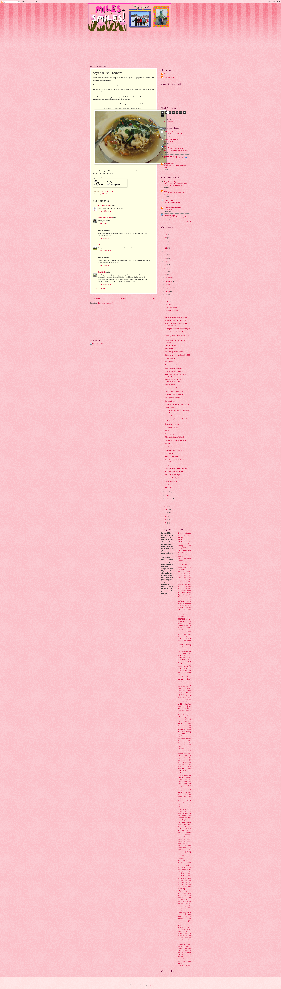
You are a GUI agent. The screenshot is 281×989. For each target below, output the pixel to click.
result (189, 891)
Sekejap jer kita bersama (172, 398)
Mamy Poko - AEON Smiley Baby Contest (175, 461)
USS (179, 950)
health (180, 704)
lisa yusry (188, 762)
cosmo (189, 623)
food (99, 194)
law (185, 755)
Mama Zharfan (168, 74)
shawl (184, 912)
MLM (179, 809)
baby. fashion (186, 592)
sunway (189, 929)
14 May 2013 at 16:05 (104, 251)
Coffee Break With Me (171, 139)
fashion (185, 666)
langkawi (180, 755)
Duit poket (168, 304)
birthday (181, 601)
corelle (189, 621)
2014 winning (182, 535)
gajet (184, 690)
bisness (189, 601)
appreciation (181, 571)
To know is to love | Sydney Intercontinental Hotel (173, 380)
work (189, 963)
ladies (189, 753)
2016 (165, 265)
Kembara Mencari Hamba (172, 208)
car (179, 610)
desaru (189, 647)
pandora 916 (182, 849)
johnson (189, 729)
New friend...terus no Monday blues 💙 (175, 158)
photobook (181, 858)
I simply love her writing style (174, 391)
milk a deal (184, 805)
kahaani (189, 746)
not (178, 820)
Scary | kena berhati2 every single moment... (175, 375)
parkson (184, 854)
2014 (165, 271)
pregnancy (181, 865)
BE (179, 597)
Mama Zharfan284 (169, 77)
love (189, 766)
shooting (180, 914)
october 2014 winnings (184, 839)
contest (181, 618)
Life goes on (169, 465)
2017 (165, 261)
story (179, 927)
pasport (189, 854)
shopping (188, 914)
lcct (187, 755)
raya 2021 (181, 882)
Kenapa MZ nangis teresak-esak (174, 394)
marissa (185, 786)
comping (181, 616)
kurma (185, 753)
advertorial (181, 561)
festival (179, 677)
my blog (185, 813)
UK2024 (188, 946)
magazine (187, 775)
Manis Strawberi (169, 200)
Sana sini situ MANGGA (172, 345)
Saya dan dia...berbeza (171, 416)
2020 (165, 251)
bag (179, 594)
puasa (179, 869)
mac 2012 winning (184, 772)
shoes (189, 912)
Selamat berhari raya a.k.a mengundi (176, 468)
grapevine (180, 699)
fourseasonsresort (182, 684)
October (168, 284)
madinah (180, 775)
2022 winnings (182, 550)
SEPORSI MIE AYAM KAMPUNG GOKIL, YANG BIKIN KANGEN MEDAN (176, 149)
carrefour (184, 610)
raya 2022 (188, 882)
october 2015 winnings (184, 841)
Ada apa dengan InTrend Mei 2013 (175, 450)
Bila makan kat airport (172, 478)
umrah (180, 948)
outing (189, 845)
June (167, 298)
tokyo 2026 (181, 940)
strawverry (184, 927)
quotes (189, 869)
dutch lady (187, 653)
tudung (180, 946)
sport (189, 923)
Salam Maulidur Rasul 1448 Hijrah (174, 134)
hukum (187, 710)
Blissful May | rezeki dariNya (174, 371)
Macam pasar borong (171, 481)
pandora (188, 847)
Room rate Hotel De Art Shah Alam (176, 332)
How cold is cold (170, 401)
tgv (190, 935)
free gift (188, 686)
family (180, 664)
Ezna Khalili (102, 272)
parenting (188, 852)
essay (179, 659)
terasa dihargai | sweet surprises (174, 352)
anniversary (181, 569)
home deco (182, 708)
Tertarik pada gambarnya (172, 434)
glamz (189, 697)
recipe (189, 886)
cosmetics (180, 623)
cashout (180, 612)
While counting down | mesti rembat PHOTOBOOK (176, 324)
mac (187, 769)
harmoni (188, 702)
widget (183, 961)
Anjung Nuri (187, 567)
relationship (104, 194)
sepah (186, 901)
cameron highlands (184, 607)
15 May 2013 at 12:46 (104, 284)
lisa (185, 762)
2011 (165, 509)
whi (179, 961)
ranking (180, 872)
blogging (181, 603)
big (190, 597)
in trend (180, 717)
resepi (185, 891)
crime (189, 625)
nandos (184, 815)
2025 (165, 234)
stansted (184, 925)
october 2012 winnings (184, 834)
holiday (188, 706)
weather (183, 959)
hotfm (179, 710)
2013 (165, 275)
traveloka (180, 944)
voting (189, 954)
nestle (189, 815)
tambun (180, 935)
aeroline (189, 561)
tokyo (182, 937)
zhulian (185, 965)
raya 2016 (188, 876)
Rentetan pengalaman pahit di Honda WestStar (176, 420)
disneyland (185, 651)
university (188, 948)
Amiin (167, 430)
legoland (180, 758)
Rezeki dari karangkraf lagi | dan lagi (176, 317)
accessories (182, 558)
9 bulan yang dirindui (171, 314)
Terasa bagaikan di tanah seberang (175, 320)
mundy (179, 813)
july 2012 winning (184, 734)
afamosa (180, 563)
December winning (184, 645)
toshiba (179, 942)
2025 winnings (184, 554)
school (184, 897)
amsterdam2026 (183, 565)
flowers (180, 679)
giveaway (182, 697)
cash (189, 610)
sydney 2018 (187, 933)
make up (181, 777)
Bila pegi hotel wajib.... (172, 424)
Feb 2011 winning (184, 667)
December (169, 278)
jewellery (181, 729)
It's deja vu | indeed (171, 388)
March (168, 495)
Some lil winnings (170, 385)
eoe (190, 657)
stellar (189, 925)
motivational (182, 811)
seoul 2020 (181, 901)
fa (184, 662)
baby (179, 592)
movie (189, 811)
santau (189, 895)
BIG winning (184, 599)
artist (179, 582)
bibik (187, 597)
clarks (189, 612)
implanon (188, 715)
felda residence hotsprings (184, 674)
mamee (180, 779)
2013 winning (184, 533)
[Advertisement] (140, 46)
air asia (185, 563)
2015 (165, 268)
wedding (188, 959)
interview (188, 717)
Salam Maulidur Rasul (170, 141)
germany (188, 695)
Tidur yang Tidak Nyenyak (172, 202)
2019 (165, 255)
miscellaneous (183, 807)
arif (185, 580)
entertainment (182, 657)
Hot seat (167, 484)
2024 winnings (187, 552)
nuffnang (181, 830)
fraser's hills (181, 686)
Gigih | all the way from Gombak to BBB (177, 355)
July (167, 294)
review (180, 893)
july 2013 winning (183, 736)
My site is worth (168, 119)
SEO (182, 899)
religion (181, 891)
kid (185, 751)
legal (190, 755)
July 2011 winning (184, 732)
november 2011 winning (184, 827)
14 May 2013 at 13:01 (104, 223)
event (184, 659)
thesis (179, 937)
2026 (165, 231)
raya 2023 (181, 884)
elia (190, 655)
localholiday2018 (182, 764)
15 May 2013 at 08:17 (104, 265)
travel (189, 942)
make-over (188, 777)
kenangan (180, 751)
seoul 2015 (187, 899)
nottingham (184, 820)
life (189, 757)
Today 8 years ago (170, 348)
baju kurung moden (186, 595)
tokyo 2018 (188, 937)
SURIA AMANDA (170, 132)
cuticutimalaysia (184, 630)
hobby (180, 706)
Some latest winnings (171, 427)
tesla (187, 935)
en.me (166, 191)
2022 (165, 245)
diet (179, 649)
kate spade (188, 748)
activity (189, 558)
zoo (189, 965)
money (189, 809)
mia (190, 803)
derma (184, 647)
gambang (188, 690)
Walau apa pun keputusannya (174, 471)
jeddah (189, 727)
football (180, 682)
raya (183, 871)
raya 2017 (181, 878)
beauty (183, 597)
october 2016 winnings (184, 843)
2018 (165, 258)
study (189, 927)
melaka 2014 (181, 803)
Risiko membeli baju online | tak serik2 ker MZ (177, 411)
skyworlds (180, 921)
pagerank (180, 847)
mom (184, 809)
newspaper (181, 817)
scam (179, 897)
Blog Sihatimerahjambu (172, 182)
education (181, 655)
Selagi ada (168, 487)
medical (189, 798)
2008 (165, 520)
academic (180, 556)
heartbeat (188, 704)
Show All (189, 172)
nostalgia (188, 817)
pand (184, 847)
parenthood (181, 852)
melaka (189, 800)
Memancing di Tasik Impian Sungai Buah (176, 217)
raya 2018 (188, 878)
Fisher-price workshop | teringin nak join (177, 329)
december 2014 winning (184, 640)
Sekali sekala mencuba (172, 456)
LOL (190, 764)
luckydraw (181, 768)
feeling (189, 672)
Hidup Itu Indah (169, 164)
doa (190, 651)
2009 (165, 516)
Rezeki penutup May (171, 307)
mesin (187, 803)
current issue (184, 627)
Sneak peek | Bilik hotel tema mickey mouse (176, 341)
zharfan (180, 965)
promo (189, 867)
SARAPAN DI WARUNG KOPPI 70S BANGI (174, 194)
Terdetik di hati (169, 361)
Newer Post (95, 298)
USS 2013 (185, 950)
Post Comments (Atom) (105, 303)
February (169, 498)
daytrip (180, 632)
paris (179, 854)
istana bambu (181, 719)
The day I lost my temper (172, 475)
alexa (189, 563)
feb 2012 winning (184, 669)
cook (184, 621)
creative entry (182, 625)
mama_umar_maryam (105, 218)
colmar (189, 614)
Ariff (189, 579)
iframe (189, 712)
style (179, 929)
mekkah (180, 800)
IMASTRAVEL (182, 715)
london (179, 766)
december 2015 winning (184, 642)
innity (184, 717)
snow (183, 923)
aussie (184, 590)
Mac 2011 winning (184, 770)
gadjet (180, 690)
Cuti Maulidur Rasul (170, 209)
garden (180, 692)
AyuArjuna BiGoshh (104, 205)
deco (179, 647)
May (167, 301)
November (169, 281)
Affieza (100, 245)
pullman (184, 869)
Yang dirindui (169, 453)
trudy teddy (187, 944)
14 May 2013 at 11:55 (104, 211)
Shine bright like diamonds (173, 368)
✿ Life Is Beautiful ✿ (170, 156)
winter (180, 963)
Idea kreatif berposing (171, 310)
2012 (165, 506)
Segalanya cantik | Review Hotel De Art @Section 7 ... (177, 336)
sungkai (184, 929)
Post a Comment (101, 288)
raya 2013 (181, 874)
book (186, 603)
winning (189, 961)
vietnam (180, 954)
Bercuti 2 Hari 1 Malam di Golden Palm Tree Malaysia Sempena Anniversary (175, 184)
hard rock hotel (182, 702)
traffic (184, 942)
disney (182, 649)
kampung (181, 749)
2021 (165, 248)
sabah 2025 (182, 895)
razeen (180, 886)
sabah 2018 (187, 893)
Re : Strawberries (170, 447)
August (168, 291)
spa (186, 923)
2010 (165, 513)
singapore (188, 916)
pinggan (189, 862)
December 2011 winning (184, 637)
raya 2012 (188, 872)
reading (185, 886)
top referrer (188, 940)
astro (183, 582)
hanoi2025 (188, 699)
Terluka (167, 443)
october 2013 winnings (184, 837)
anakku (180, 567)
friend (189, 688)
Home (123, 298)
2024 (165, 238)
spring (179, 925)
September (169, 288)
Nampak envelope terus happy (174, 365)
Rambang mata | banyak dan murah (175, 440)
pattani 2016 (181, 856)
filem (183, 677)
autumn (189, 590)
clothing (181, 614)
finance (188, 676)
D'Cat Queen (168, 147)
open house (182, 845)
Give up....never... (170, 407)
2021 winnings (187, 548)
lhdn (185, 758)
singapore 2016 (184, 918)
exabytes (189, 659)
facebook (188, 662)
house (183, 710)
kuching (180, 753)
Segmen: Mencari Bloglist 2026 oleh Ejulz (175, 166)
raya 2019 (181, 880)
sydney (180, 933)
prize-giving (181, 867)
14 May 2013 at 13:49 (104, 238)
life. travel (182, 760)
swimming (181, 931)
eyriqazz (180, 662)
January (168, 502)
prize (188, 864)
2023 (165, 241)
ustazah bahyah (186, 952)
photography (182, 860)
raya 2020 (188, 880)
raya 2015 (181, 876)
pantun (189, 849)
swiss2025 (188, 931)
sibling (179, 916)
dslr (179, 653)
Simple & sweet (170, 358)
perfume (188, 856)
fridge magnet (182, 688)
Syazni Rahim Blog (170, 215)
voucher (180, 956)
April (167, 492)
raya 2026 (188, 884)
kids (189, 750)
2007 (165, 523)
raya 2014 (188, 874)
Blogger (150, 985)
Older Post (152, 298)
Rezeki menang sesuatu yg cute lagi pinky (177, 404)
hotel (189, 708)
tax (184, 935)
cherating (185, 612)
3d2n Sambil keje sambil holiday (175, 437)
